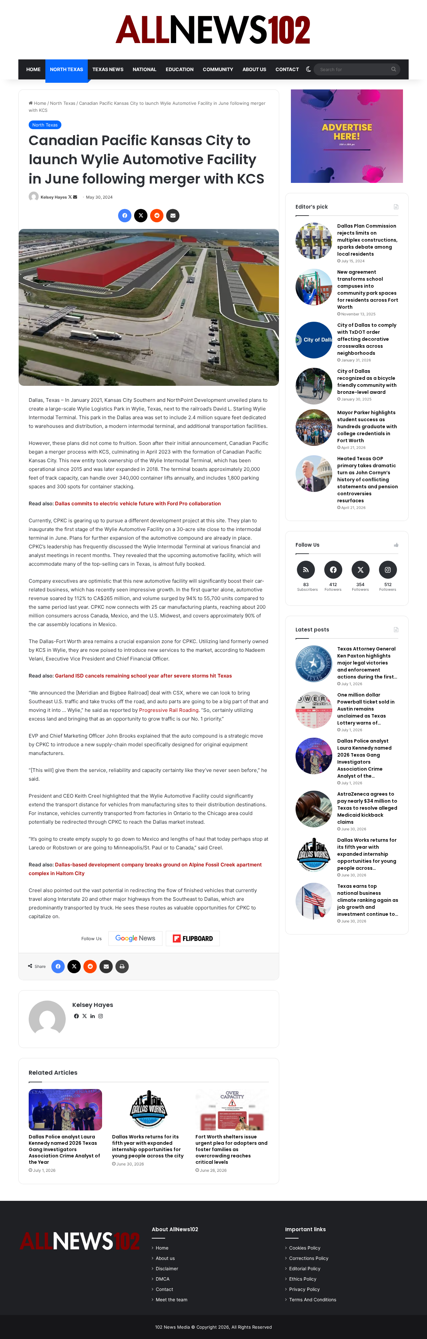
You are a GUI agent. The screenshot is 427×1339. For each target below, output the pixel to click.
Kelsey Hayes (54, 197)
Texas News (107, 69)
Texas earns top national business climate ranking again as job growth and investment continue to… (367, 900)
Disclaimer (167, 1268)
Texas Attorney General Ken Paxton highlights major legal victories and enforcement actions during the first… (367, 662)
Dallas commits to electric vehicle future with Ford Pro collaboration (138, 503)
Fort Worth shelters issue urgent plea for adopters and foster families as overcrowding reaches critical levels (231, 1149)
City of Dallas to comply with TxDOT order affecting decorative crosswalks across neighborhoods (366, 339)
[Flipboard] (193, 938)
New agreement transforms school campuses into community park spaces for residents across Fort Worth (367, 289)
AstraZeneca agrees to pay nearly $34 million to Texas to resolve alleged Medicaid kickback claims (367, 808)
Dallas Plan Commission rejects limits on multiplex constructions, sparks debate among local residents (367, 240)
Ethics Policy (303, 1279)
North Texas (66, 69)
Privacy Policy (304, 1289)
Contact (287, 69)
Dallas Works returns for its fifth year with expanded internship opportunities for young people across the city (147, 1146)
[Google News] (135, 938)
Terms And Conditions (312, 1299)
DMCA (162, 1279)
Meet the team (171, 1299)
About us (254, 69)
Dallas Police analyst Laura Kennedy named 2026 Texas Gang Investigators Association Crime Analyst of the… (364, 758)
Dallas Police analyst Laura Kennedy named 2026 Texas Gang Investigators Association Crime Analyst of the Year (64, 1149)
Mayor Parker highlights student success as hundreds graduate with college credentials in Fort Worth (367, 426)
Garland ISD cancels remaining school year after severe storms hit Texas (143, 676)
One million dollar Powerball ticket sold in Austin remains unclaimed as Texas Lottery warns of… (366, 709)
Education (179, 69)
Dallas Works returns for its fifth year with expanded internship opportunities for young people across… (367, 854)
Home (33, 69)
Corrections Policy (309, 1258)
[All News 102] (214, 29)
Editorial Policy (305, 1268)
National (144, 69)
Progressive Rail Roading (168, 710)
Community (218, 69)
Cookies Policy (305, 1248)
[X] (84, 1016)
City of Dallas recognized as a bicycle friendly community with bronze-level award (367, 381)
